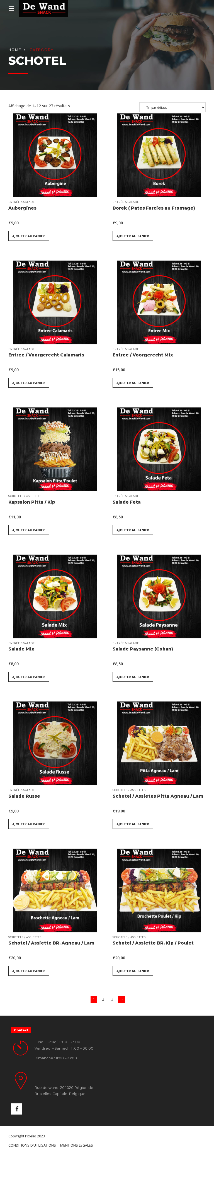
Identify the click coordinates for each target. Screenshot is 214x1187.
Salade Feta (127, 502)
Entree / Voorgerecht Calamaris (46, 355)
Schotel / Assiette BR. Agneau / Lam (51, 943)
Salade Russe (24, 796)
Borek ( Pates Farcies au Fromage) (154, 208)
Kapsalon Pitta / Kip (31, 502)
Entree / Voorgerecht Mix (143, 355)
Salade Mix (21, 649)
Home (14, 50)
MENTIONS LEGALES (76, 1145)
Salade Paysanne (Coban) (143, 649)
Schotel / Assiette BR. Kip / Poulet (153, 943)
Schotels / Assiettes (25, 496)
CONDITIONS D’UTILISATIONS (32, 1145)
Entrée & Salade (21, 202)
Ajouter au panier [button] (28, 236)
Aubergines (22, 208)
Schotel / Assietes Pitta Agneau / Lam (158, 796)
